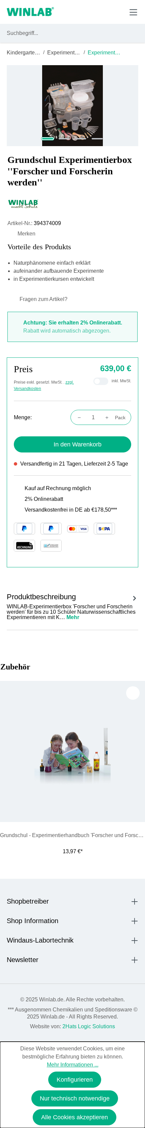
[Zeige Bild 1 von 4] (47, 138)
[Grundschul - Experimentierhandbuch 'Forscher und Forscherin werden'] (72, 751)
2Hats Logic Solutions (88, 1026)
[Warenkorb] (117, 11)
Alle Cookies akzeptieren (74, 1117)
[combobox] (66, 33)
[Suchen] (131, 33)
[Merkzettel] (102, 11)
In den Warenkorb (78, 444)
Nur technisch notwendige (75, 1098)
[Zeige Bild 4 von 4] (97, 138)
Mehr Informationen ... (72, 1065)
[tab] (72, 605)
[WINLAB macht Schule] (72, 204)
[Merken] (133, 693)
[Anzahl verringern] (77, 417)
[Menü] (133, 12)
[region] (72, 105)
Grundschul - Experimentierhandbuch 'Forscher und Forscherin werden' (72, 835)
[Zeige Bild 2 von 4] (64, 138)
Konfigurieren (75, 1079)
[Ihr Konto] (86, 11)
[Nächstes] (136, 757)
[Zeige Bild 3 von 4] (80, 138)
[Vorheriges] (8, 757)
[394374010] (72, 105)
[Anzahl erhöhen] (109, 417)
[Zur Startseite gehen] (30, 12)
